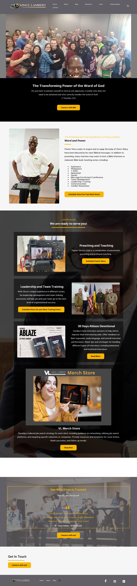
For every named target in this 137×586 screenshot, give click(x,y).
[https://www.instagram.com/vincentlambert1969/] (115, 581)
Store (101, 4)
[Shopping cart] (128, 6)
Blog (76, 4)
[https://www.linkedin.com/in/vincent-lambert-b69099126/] (124, 581)
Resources (88, 4)
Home (55, 4)
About (66, 4)
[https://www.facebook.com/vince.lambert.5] (106, 581)
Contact (55, 7)
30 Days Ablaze (115, 4)
